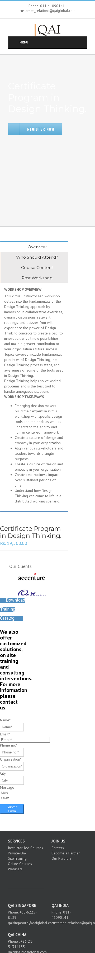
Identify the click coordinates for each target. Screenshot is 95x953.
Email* (5, 734)
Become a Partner (65, 853)
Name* (5, 720)
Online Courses (20, 863)
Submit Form (12, 809)
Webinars (15, 869)
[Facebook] (17, 878)
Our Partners (61, 858)
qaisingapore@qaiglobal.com (31, 922)
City (3, 773)
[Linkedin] (31, 878)
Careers (57, 847)
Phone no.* (8, 745)
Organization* (10, 759)
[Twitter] (24, 878)
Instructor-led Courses (25, 847)
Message (7, 787)
